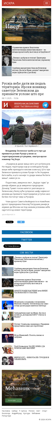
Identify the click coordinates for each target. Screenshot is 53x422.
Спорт (44, 411)
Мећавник (36, 413)
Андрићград (17, 413)
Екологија (6, 413)
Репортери (6, 416)
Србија (14, 411)
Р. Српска (23, 411)
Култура (26, 413)
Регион (32, 411)
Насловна (6, 411)
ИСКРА (9, 3)
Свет (38, 411)
